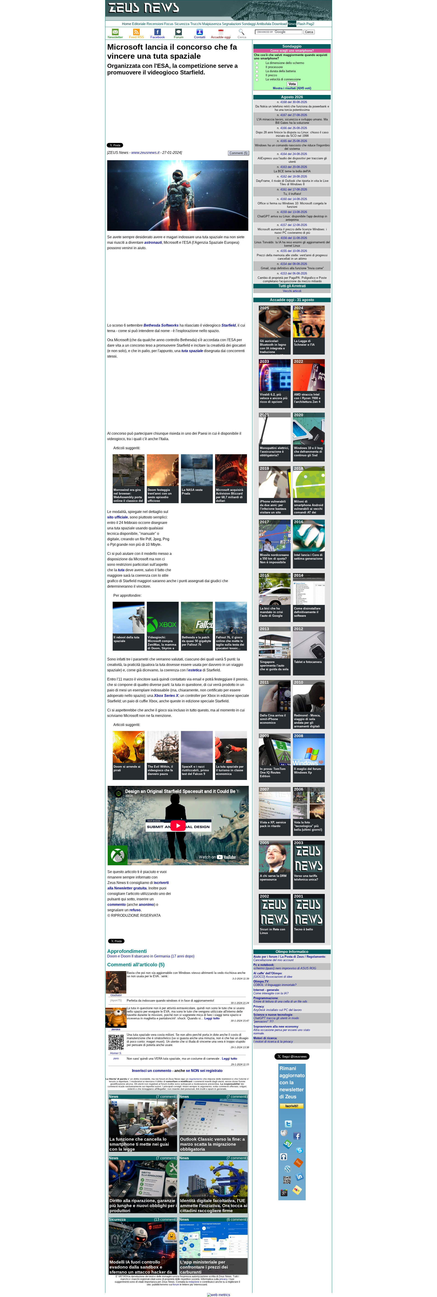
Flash (301, 24)
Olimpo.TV (261, 981)
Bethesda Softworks (161, 325)
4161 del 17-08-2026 (293, 189)
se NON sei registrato (204, 1071)
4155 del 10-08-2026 (293, 251)
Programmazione (265, 998)
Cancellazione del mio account (273, 960)
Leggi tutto (212, 1018)
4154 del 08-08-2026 (293, 264)
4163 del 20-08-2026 (293, 167)
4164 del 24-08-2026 (293, 154)
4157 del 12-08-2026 (293, 225)
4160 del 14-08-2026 (293, 199)
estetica (195, 670)
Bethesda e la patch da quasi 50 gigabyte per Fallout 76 (196, 641)
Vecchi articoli (292, 291)
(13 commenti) (165, 1219)
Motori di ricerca (265, 1038)
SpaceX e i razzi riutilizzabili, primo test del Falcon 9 (195, 770)
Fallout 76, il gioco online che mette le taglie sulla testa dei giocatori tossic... (230, 643)
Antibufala (264, 24)
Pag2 (310, 24)
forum (176, 1284)
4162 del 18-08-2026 (293, 176)
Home (126, 24)
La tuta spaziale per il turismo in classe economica (230, 770)
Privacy (258, 1006)
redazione (193, 1281)
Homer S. (116, 1053)
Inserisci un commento (151, 1071)
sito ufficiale (117, 517)
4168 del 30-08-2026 (293, 102)
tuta (121, 570)
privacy (223, 1279)
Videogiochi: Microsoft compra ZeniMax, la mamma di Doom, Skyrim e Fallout (162, 645)
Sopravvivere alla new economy (275, 1026)
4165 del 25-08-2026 (293, 141)
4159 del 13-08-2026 (293, 212)
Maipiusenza (211, 24)
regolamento (195, 1079)
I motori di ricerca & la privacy (273, 1041)
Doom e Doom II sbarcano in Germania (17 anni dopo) (150, 956)
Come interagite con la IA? (270, 993)
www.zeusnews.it (145, 153)
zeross (116, 1029)
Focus (168, 24)
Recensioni (155, 24)
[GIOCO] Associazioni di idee (272, 976)
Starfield (228, 325)
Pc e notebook (263, 965)
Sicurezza (181, 24)
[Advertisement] (141, 109)
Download (279, 24)
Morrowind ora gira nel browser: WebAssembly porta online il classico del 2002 (128, 497)
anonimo (146, 904)
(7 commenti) (166, 1097)
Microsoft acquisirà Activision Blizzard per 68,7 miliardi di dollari (229, 495)
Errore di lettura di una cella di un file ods (280, 1001)
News (292, 24)
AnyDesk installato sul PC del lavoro (277, 1010)
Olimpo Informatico (292, 952)
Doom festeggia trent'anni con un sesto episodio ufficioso (160, 495)
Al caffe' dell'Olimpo (267, 973)
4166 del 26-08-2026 (293, 128)
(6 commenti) (237, 1219)
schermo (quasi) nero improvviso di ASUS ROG (284, 968)
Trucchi (195, 24)
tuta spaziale (192, 351)
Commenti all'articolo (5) (136, 964)
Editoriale (139, 24)
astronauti (153, 242)
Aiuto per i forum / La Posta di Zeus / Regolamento (289, 956)
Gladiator (116, 995)
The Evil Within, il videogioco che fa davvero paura (160, 770)
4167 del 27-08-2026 (293, 115)
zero (116, 1058)
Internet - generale (266, 990)
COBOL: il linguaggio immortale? (274, 985)
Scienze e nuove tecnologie (272, 1014)
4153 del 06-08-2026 (293, 273)
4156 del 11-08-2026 (294, 238)
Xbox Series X (166, 696)
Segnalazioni (231, 24)
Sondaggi (249, 24)
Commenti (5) (238, 153)
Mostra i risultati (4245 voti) (292, 88)
